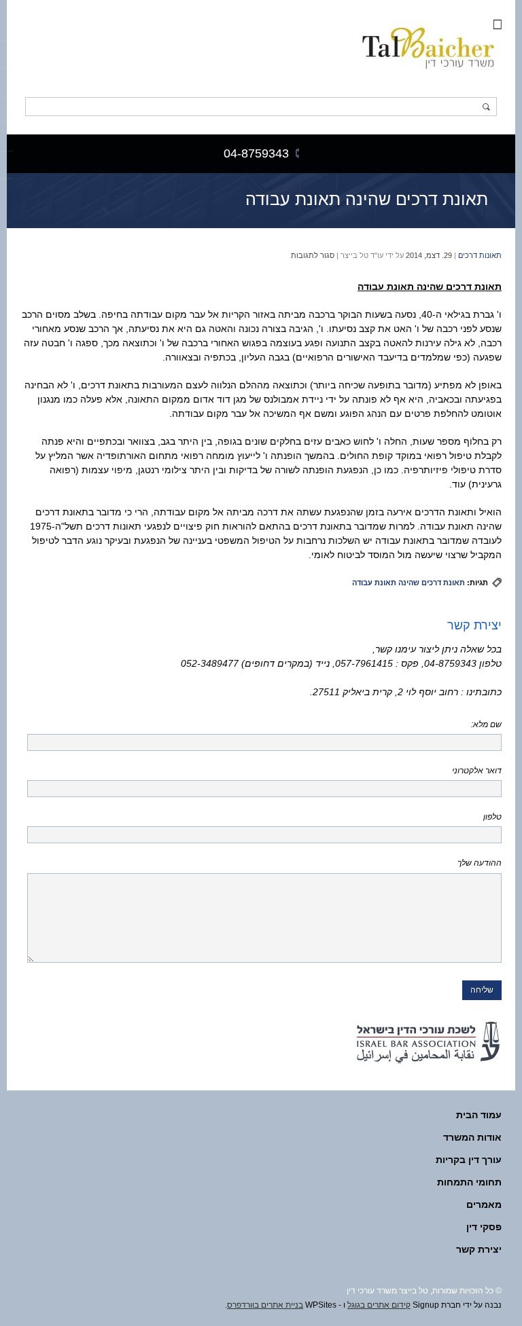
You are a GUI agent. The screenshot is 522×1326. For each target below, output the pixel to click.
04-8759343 (256, 153)
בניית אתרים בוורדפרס (265, 1305)
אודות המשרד (472, 1137)
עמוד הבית (479, 1114)
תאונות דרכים (480, 255)
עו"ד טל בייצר (362, 255)
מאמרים (484, 1204)
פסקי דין (484, 1226)
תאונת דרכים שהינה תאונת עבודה (366, 198)
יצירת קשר (479, 1249)
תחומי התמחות (469, 1182)
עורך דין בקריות (469, 1159)
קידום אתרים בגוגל (379, 1305)
